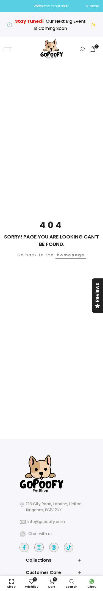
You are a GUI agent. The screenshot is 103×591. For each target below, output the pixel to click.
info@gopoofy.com (46, 521)
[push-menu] (8, 49)
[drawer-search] (82, 49)
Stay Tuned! (29, 21)
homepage (71, 255)
